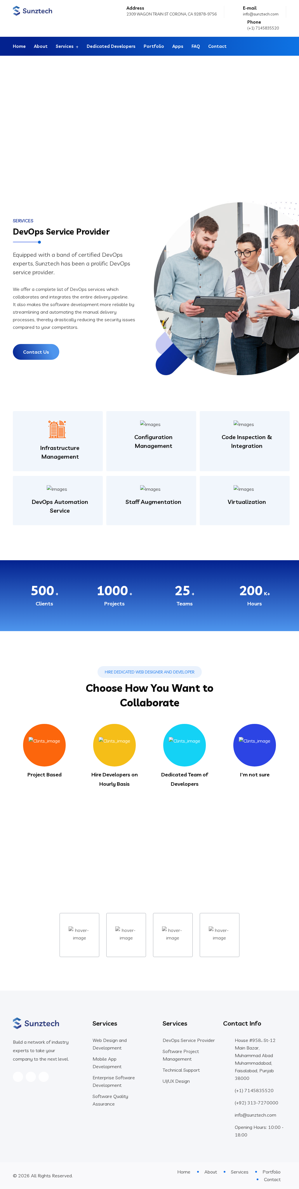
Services (65, 46)
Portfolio (154, 46)
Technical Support (181, 1070)
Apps (177, 46)
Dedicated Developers (111, 46)
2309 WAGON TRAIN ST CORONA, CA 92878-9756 (171, 14)
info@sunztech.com (261, 14)
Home (19, 46)
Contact (217, 46)
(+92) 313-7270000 (256, 1103)
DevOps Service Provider (189, 1040)
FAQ (196, 46)
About (41, 46)
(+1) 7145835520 (263, 28)
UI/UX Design (176, 1081)
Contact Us (36, 352)
